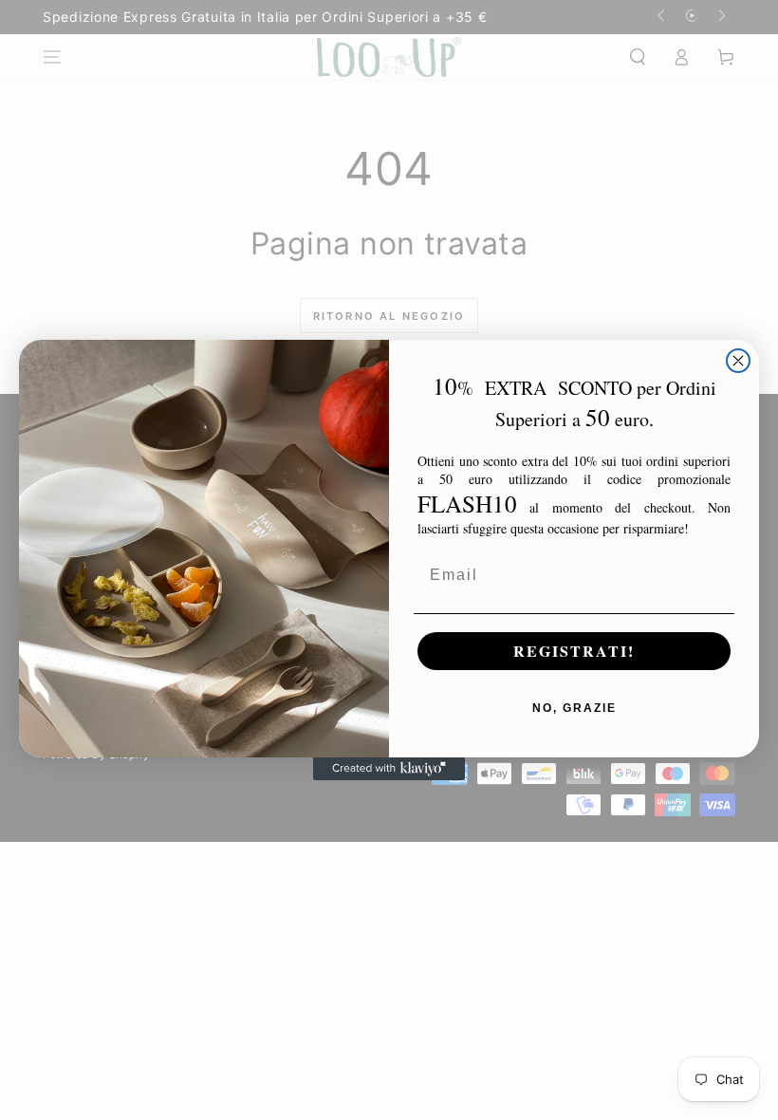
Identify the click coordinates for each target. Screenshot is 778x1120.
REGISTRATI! (574, 651)
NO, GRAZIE (574, 708)
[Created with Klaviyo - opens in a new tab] (389, 768)
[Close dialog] (738, 360)
